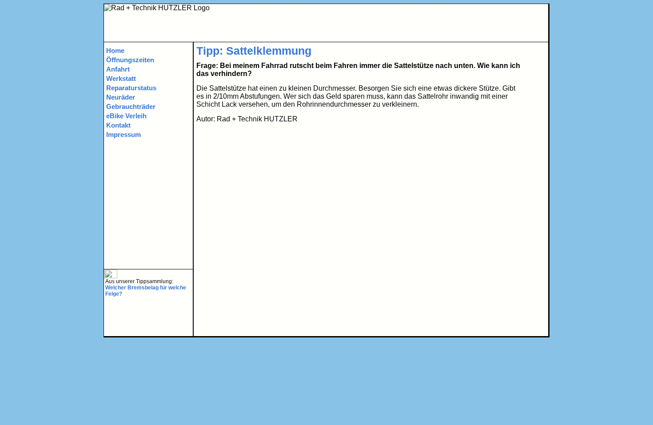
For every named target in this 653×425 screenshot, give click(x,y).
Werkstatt (121, 78)
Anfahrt (118, 69)
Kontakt (118, 125)
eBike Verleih (126, 116)
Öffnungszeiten (130, 60)
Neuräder (120, 97)
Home (115, 50)
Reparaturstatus (131, 88)
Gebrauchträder (130, 106)
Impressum (123, 134)
